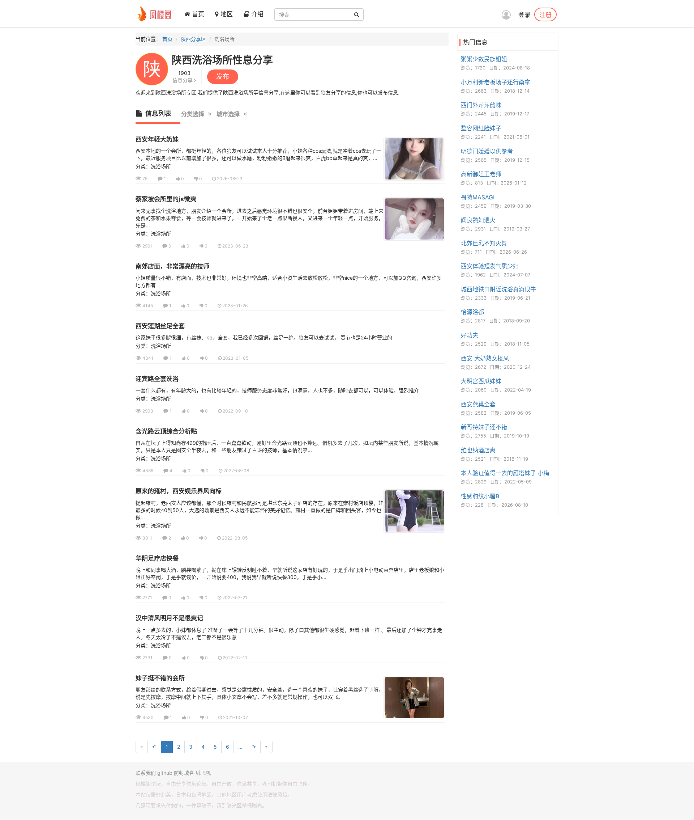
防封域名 (184, 773)
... (240, 747)
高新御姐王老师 (481, 174)
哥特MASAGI (477, 197)
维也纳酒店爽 (478, 450)
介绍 (256, 14)
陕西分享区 (193, 39)
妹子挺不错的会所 (160, 678)
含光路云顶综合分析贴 (166, 431)
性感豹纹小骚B (480, 496)
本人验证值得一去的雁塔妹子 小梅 (505, 473)
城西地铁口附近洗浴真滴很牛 (498, 289)
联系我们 (146, 773)
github (164, 773)
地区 (226, 14)
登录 (524, 14)
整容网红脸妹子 (481, 128)
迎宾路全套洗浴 (157, 378)
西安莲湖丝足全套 (160, 326)
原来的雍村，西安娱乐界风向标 (179, 491)
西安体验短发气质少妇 (490, 266)
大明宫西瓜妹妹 (481, 381)
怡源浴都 (472, 312)
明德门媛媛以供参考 (487, 151)
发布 (222, 76)
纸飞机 (203, 773)
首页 (197, 14)
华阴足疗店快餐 (157, 558)
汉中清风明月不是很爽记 (169, 618)
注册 (545, 14)
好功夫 (469, 335)
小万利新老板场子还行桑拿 (495, 82)
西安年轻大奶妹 (157, 139)
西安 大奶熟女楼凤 (485, 358)
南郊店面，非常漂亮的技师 (172, 266)
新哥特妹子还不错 (484, 427)
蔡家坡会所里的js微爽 (166, 199)
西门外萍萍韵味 (481, 105)
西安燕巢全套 (478, 404)
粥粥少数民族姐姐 (484, 59)
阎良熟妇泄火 (478, 220)
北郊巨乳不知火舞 (484, 243)
